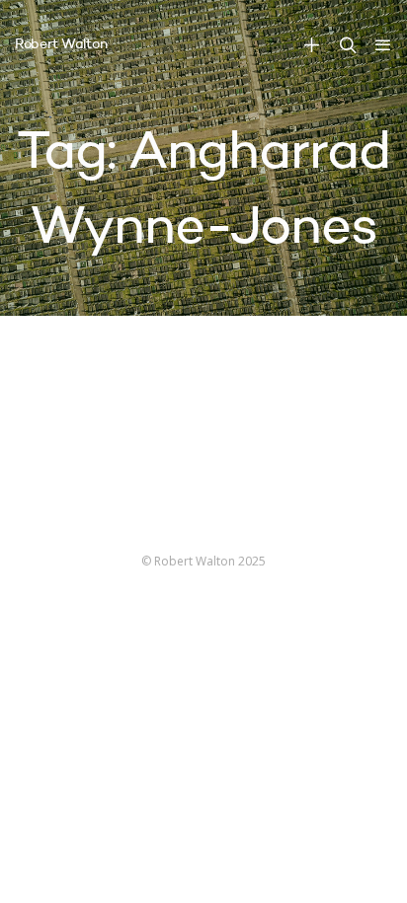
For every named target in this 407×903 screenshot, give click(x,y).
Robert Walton (61, 44)
